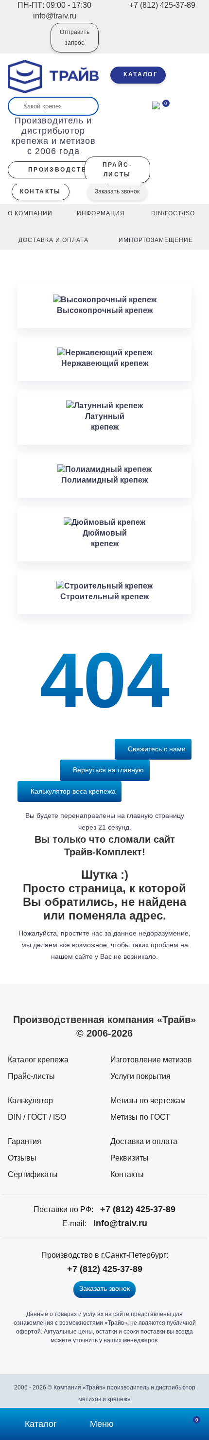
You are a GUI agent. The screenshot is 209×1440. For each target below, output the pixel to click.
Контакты (127, 1174)
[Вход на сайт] (30, 44)
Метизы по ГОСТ (140, 1117)
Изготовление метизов (151, 1060)
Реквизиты (129, 1158)
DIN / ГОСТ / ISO (37, 1117)
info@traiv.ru (120, 1223)
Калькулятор (30, 1100)
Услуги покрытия (140, 1076)
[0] (156, 104)
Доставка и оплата (143, 1141)
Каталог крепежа (38, 1060)
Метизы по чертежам (148, 1100)
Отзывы (22, 1158)
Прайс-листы (31, 1076)
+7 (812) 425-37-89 (137, 1209)
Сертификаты (33, 1174)
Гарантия (24, 1141)
